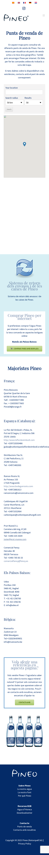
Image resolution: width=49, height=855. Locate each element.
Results (28, 97)
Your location (11, 87)
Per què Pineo (24, 795)
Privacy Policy (24, 843)
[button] (24, 144)
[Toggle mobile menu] (44, 15)
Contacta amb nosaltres (24, 829)
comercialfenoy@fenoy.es (16, 561)
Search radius (11, 97)
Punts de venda (24, 826)
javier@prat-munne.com (15, 539)
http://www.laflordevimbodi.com (19, 440)
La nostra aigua (24, 789)
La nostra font (24, 792)
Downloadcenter (24, 812)
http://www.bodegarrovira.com (18, 486)
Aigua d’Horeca (24, 809)
